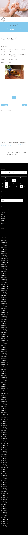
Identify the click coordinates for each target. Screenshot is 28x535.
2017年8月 (3, 475)
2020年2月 (3, 410)
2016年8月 (3, 502)
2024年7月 (3, 295)
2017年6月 (3, 480)
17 (6, 183)
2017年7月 (3, 478)
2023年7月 (3, 321)
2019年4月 (3, 432)
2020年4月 (3, 406)
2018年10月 (3, 445)
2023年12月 (3, 310)
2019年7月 (3, 425)
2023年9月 (3, 316)
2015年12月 (3, 519)
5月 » (6, 191)
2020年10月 (3, 393)
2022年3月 (3, 356)
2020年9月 (3, 395)
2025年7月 (3, 269)
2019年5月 (3, 430)
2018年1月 (3, 465)
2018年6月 (3, 454)
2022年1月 (3, 360)
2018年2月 (3, 462)
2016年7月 (3, 504)
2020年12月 (3, 388)
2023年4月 (3, 327)
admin (3, 39)
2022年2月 (3, 358)
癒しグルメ (3, 223)
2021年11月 (3, 364)
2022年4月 (3, 353)
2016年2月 (3, 515)
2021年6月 (3, 375)
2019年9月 (3, 421)
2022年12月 (3, 336)
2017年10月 (3, 471)
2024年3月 (3, 303)
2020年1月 (3, 412)
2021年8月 (3, 371)
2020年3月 (3, 408)
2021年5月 (3, 377)
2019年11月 (3, 417)
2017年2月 (3, 488)
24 (6, 186)
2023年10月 (3, 314)
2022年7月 (3, 347)
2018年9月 (3, 447)
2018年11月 (3, 443)
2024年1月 (3, 308)
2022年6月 (3, 349)
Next (24, 105)
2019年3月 (3, 434)
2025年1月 (3, 282)
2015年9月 (3, 525)
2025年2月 (3, 279)
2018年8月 (3, 449)
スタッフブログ (18, 28)
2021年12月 (3, 362)
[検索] (21, 200)
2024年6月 (3, 297)
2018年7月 (3, 451)
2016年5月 (3, 508)
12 (14, 180)
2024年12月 (3, 284)
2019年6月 (3, 428)
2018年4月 (3, 458)
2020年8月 (3, 397)
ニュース (3, 212)
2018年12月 (3, 441)
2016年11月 (3, 495)
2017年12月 (3, 467)
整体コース (3, 216)
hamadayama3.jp (13, 154)
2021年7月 (3, 373)
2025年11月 (3, 260)
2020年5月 (3, 404)
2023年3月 (3, 330)
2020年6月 (3, 401)
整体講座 (3, 218)
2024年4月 (3, 301)
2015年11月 (3, 521)
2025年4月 (3, 275)
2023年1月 (3, 334)
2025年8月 (3, 266)
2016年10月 (3, 497)
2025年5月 (3, 273)
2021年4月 (3, 380)
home (8, 28)
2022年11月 (3, 338)
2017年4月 (3, 484)
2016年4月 (3, 510)
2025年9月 (3, 264)
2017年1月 (3, 491)
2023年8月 (3, 319)
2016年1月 (3, 517)
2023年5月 (3, 325)
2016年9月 (3, 499)
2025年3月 (3, 277)
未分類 (2, 220)
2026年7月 (3, 242)
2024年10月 (3, 288)
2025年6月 (3, 271)
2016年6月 (3, 506)
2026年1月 (3, 255)
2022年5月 (3, 351)
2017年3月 (3, 486)
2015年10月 (3, 523)
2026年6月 (3, 245)
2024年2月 (3, 306)
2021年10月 (3, 367)
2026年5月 (3, 247)
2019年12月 (3, 414)
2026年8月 (3, 240)
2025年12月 (3, 258)
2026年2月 (3, 253)
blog (12, 28)
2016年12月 (3, 493)
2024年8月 (3, 292)
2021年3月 (3, 382)
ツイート (3, 231)
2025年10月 (3, 262)
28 (21, 186)
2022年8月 (3, 345)
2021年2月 (3, 384)
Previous (5, 105)
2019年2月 (3, 436)
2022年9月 (3, 343)
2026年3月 (3, 251)
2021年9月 (3, 369)
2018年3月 (3, 460)
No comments (16, 39)
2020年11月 (3, 390)
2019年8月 (3, 423)
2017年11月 (3, 469)
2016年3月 (3, 512)
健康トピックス (5, 214)
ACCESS (5, 154)
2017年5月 (3, 482)
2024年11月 (3, 286)
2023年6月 (3, 323)
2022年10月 (3, 340)
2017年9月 (3, 473)
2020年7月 (3, 399)
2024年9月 (3, 290)
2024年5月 (3, 299)
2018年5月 (3, 456)
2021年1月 (3, 386)
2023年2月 (3, 332)
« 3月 (2, 191)
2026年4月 (3, 249)
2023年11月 (3, 312)
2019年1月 (3, 438)
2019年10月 (3, 419)
